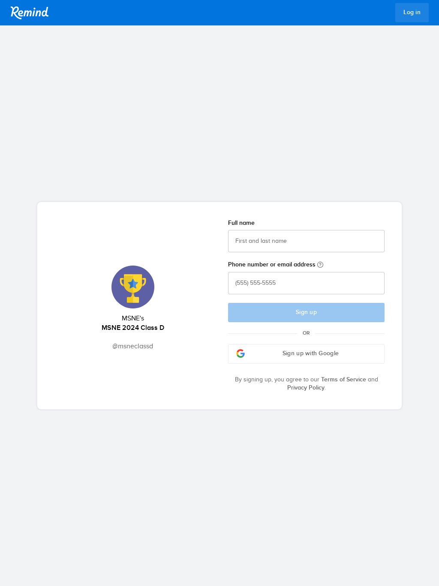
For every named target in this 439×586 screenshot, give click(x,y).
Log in (412, 12)
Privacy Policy (306, 388)
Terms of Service (343, 380)
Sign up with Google (311, 353)
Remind (29, 12)
